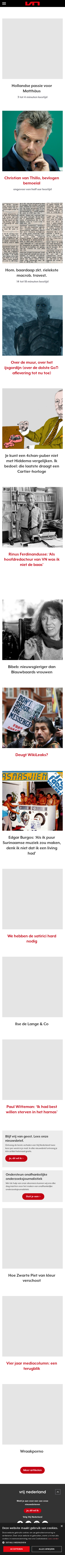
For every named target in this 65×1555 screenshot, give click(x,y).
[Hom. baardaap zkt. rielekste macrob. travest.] (32, 233)
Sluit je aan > (33, 1196)
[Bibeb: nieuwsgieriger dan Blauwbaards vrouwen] (32, 630)
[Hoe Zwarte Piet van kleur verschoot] (32, 1238)
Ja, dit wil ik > (16, 1158)
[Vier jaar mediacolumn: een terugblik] (32, 1326)
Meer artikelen (32, 1470)
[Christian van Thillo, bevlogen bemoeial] (32, 141)
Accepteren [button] (16, 1549)
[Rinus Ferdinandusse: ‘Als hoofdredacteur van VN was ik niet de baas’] (32, 517)
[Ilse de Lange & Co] (32, 987)
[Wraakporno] (32, 1414)
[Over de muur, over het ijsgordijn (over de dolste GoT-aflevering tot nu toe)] (32, 325)
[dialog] (32, 1539)
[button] (32, 1542)
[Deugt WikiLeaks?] (32, 718)
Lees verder (53, 1538)
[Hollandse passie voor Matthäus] (32, 48)
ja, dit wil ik (32, 1510)
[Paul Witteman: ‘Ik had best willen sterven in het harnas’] (32, 1069)
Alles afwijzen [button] (47, 1549)
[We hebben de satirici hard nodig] (32, 899)
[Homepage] (32, 3)
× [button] (61, 1526)
